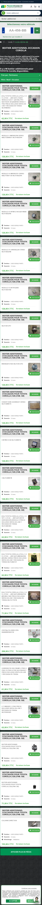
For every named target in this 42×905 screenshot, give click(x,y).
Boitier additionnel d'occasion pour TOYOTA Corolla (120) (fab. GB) (14, 88)
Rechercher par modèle (12, 37)
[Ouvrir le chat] (36, 900)
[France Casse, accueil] (11, 6)
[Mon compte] (31, 6)
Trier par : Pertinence (21, 75)
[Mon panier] (35, 6)
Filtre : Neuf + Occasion (21, 80)
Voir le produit (36, 106)
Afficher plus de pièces (21, 852)
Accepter (13, 901)
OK (37, 30)
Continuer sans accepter (29, 888)
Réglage (31, 901)
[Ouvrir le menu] (39, 6)
